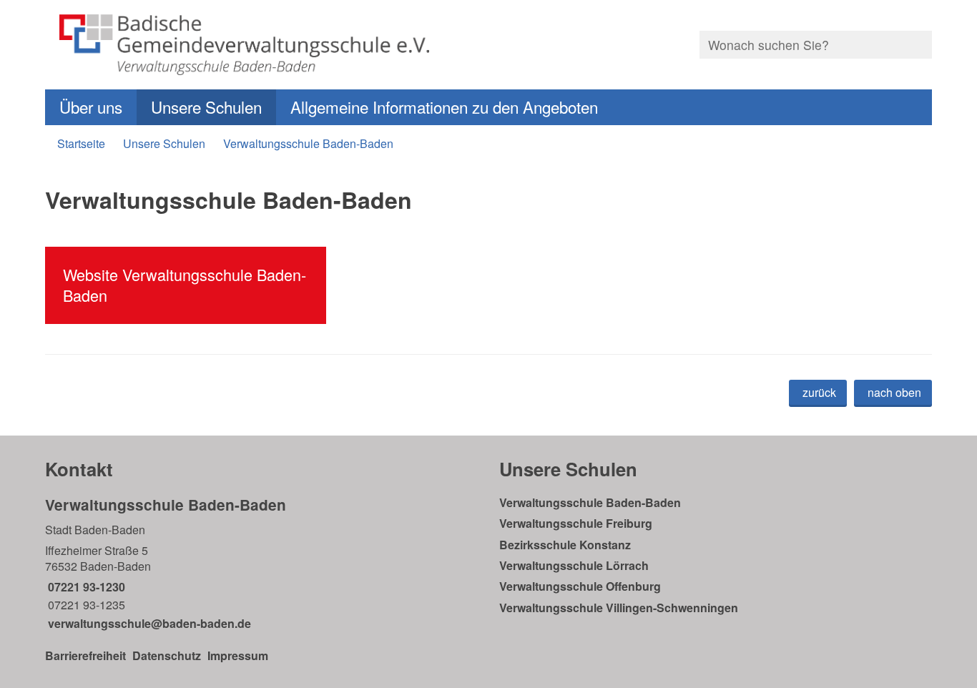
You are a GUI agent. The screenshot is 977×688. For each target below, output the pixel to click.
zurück (819, 392)
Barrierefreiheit (85, 655)
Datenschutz (166, 655)
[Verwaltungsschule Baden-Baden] (261, 563)
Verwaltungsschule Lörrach (574, 565)
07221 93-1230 (85, 587)
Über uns (90, 106)
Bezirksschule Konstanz (565, 544)
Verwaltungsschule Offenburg (580, 586)
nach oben (894, 392)
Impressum (237, 655)
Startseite (81, 143)
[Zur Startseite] (261, 44)
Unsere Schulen (206, 106)
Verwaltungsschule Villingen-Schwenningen (618, 607)
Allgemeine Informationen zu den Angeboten (444, 106)
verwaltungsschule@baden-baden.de (148, 623)
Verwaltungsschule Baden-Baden (308, 143)
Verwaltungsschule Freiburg (575, 523)
